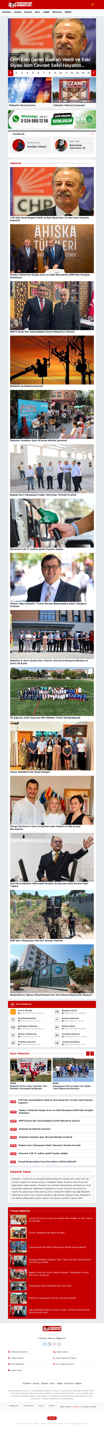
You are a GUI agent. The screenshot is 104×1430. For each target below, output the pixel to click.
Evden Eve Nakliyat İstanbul (76, 1424)
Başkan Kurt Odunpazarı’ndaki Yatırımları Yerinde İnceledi (49, 1145)
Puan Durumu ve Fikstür (66, 1358)
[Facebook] (45, 1344)
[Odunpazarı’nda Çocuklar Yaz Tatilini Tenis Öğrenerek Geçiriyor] (73, 1070)
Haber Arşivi (16, 1370)
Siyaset (28, 12)
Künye (41, 1406)
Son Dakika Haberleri (65, 1364)
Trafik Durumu (17, 1358)
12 (72, 73)
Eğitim (68, 12)
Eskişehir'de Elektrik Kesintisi (34, 1129)
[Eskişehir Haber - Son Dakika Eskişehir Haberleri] (20, 4)
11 (66, 73)
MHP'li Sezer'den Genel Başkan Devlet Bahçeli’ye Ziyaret (49, 1121)
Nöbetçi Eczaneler (19, 1352)
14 (83, 73)
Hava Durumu (62, 1352)
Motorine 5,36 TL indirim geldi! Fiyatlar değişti (43, 1153)
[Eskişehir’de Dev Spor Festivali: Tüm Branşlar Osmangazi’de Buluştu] (30, 1070)
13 (77, 73)
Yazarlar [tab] (18, 134)
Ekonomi (57, 12)
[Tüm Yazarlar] (92, 134)
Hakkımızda (13, 1406)
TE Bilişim (76, 1407)
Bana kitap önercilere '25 (77, 146)
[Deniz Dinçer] (18, 145)
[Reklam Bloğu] (52, 119)
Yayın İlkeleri (28, 1406)
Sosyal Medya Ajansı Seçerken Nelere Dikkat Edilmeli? (47, 1162)
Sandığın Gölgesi (36, 147)
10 (60, 73)
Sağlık (46, 12)
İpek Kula (74, 141)
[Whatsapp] (59, 1344)
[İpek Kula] (61, 145)
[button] (88, 1053)
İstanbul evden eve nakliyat (28, 1424)
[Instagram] (54, 1344)
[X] (50, 1344)
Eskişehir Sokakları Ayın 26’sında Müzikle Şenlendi (45, 1137)
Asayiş (17, 12)
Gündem (6, 12)
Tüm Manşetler (17, 1364)
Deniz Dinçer (33, 143)
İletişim (52, 1406)
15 (88, 73)
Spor (37, 12)
